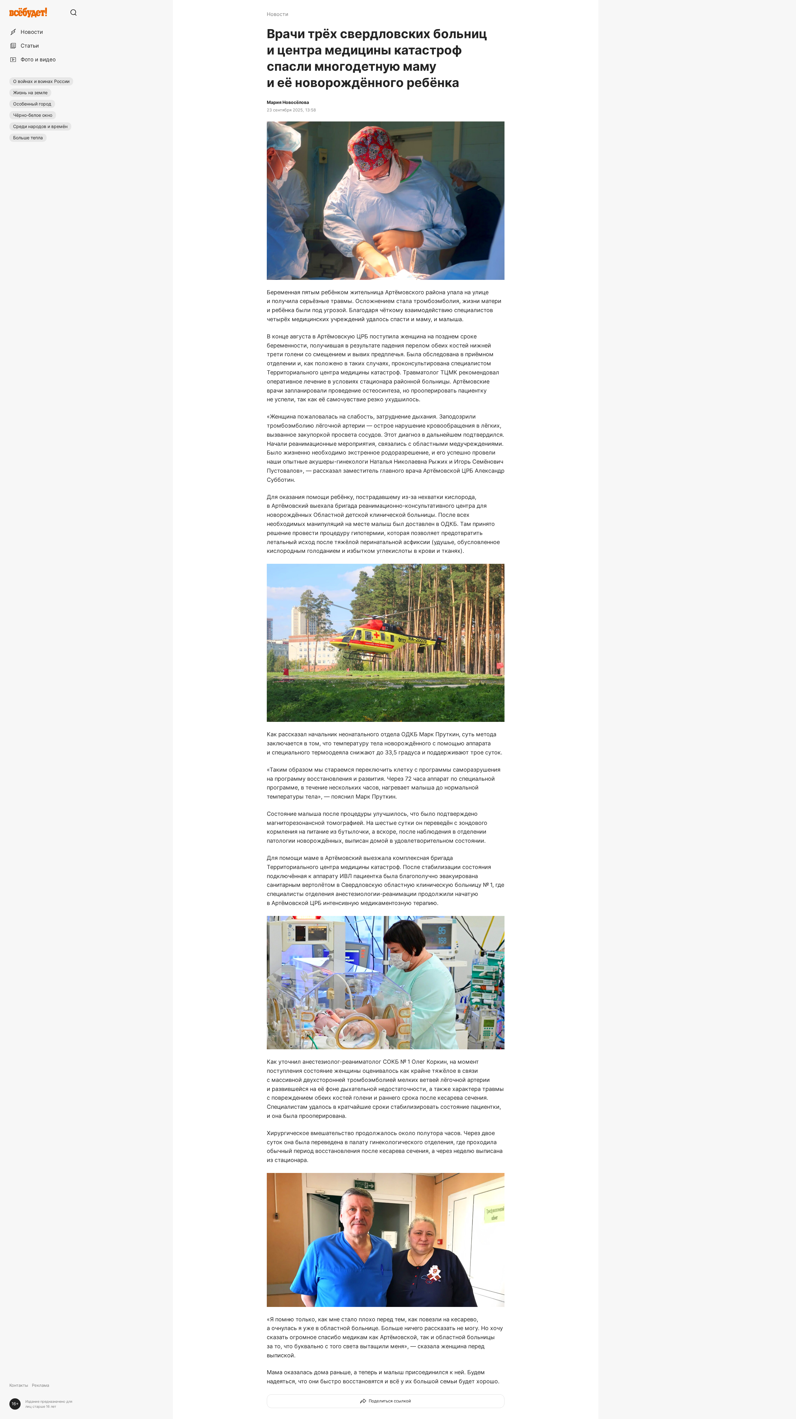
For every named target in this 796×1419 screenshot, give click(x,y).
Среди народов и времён (40, 126)
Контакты (18, 1385)
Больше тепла (28, 137)
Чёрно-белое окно (32, 115)
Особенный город (32, 103)
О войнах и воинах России (41, 81)
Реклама (40, 1385)
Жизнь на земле (30, 92)
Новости (277, 14)
